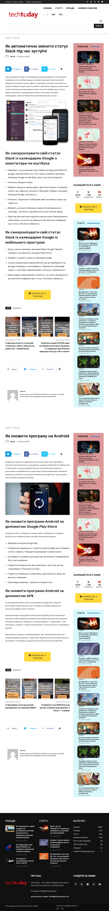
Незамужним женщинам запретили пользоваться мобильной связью (45, 327)
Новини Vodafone (86, 64)
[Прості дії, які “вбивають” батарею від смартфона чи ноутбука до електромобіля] (88, 234)
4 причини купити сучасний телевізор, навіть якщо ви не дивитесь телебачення (19, 346)
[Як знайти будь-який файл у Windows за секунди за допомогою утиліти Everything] (9, 847)
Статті (81, 241)
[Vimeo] (98, 1)
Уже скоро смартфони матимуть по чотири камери (29, 327)
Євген (12, 56)
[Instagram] (91, 1)
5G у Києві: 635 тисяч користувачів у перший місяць (88, 93)
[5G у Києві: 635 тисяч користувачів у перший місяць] (88, 82)
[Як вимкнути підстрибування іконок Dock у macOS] (9, 861)
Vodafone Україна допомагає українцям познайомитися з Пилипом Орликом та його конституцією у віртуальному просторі (89, 119)
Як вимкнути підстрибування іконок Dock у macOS (25, 861)
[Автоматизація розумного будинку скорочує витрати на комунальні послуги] (88, 338)
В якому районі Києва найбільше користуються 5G (88, 171)
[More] (61, 69)
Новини (13, 335)
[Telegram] (87, 884)
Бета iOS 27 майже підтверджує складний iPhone (62, 327)
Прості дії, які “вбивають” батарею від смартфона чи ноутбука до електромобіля (88, 245)
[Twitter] (94, 1)
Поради (16, 38)
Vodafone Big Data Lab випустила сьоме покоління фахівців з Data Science (89, 69)
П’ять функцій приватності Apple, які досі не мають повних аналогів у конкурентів (89, 400)
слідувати (88, 192)
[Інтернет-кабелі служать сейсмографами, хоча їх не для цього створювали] (88, 259)
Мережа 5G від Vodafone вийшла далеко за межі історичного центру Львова (88, 146)
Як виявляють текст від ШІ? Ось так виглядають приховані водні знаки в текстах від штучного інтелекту (88, 295)
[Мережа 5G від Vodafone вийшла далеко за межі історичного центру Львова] (88, 134)
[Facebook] (87, 1)
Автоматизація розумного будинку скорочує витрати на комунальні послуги (89, 349)
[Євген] (7, 56)
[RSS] (81, 884)
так (77, 192)
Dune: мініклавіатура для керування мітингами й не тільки (13, 327)
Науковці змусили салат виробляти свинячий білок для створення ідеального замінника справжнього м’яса (89, 374)
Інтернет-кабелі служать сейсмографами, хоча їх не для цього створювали (89, 270)
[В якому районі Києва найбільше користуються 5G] (88, 160)
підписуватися (101, 192)
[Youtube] (102, 1)
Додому (8, 38)
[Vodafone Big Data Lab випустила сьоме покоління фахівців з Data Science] (88, 57)
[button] (100, 21)
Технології (17, 308)
